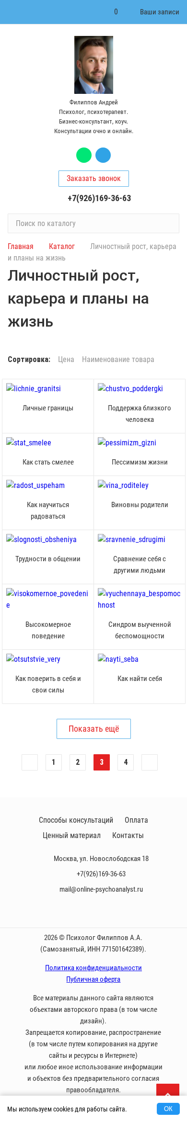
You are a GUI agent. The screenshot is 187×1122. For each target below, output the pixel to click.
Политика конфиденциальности (93, 967)
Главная (21, 246)
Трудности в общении (48, 559)
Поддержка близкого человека (139, 414)
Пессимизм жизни (140, 462)
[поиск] (168, 223)
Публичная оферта (93, 979)
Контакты (128, 835)
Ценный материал (72, 835)
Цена (66, 359)
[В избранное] (84, 389)
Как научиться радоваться (48, 510)
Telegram (103, 155)
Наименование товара (118, 359)
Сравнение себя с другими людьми (139, 565)
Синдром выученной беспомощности (139, 630)
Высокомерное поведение (48, 630)
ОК (168, 1108)
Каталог (62, 246)
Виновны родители (139, 504)
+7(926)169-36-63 (99, 198)
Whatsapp (84, 155)
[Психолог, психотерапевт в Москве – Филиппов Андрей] (93, 65)
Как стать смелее (48, 462)
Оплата (136, 820)
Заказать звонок (94, 178)
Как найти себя (139, 678)
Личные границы (48, 408)
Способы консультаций (76, 820)
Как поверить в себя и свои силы (48, 684)
